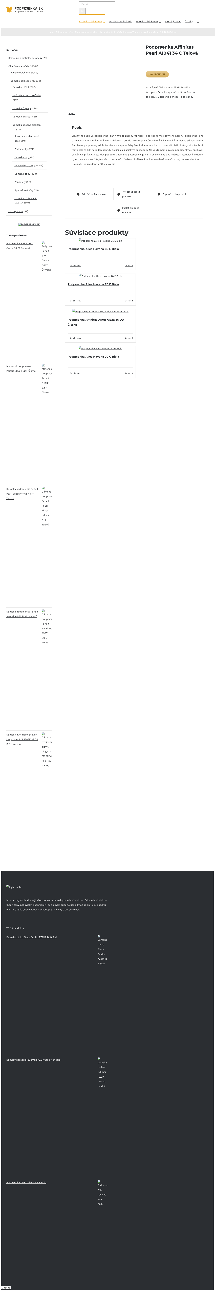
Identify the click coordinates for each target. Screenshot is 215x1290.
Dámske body (22, 173)
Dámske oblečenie (21, 80)
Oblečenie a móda (168, 96)
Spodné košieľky (23, 190)
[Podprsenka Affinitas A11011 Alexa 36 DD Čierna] (100, 311)
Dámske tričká (20, 87)
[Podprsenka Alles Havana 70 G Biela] (100, 348)
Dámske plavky (21, 116)
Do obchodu (157, 74)
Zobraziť (129, 265)
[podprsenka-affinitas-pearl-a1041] (103, 46)
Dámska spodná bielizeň (172, 92)
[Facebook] (7, 922)
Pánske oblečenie (20, 72)
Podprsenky (186, 96)
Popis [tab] (72, 113)
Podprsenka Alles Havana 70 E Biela (93, 284)
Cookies (6, 1287)
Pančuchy (20, 181)
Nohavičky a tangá (24, 165)
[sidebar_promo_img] (29, 224)
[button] (198, 21)
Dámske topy (22, 157)
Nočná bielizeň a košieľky (26, 95)
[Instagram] (12, 922)
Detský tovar (15, 211)
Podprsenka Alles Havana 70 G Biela (93, 356)
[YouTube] (16, 922)
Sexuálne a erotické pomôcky (25, 57)
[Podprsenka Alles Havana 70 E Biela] (100, 276)
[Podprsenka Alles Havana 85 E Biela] (100, 240)
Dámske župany (21, 108)
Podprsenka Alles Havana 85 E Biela (93, 249)
